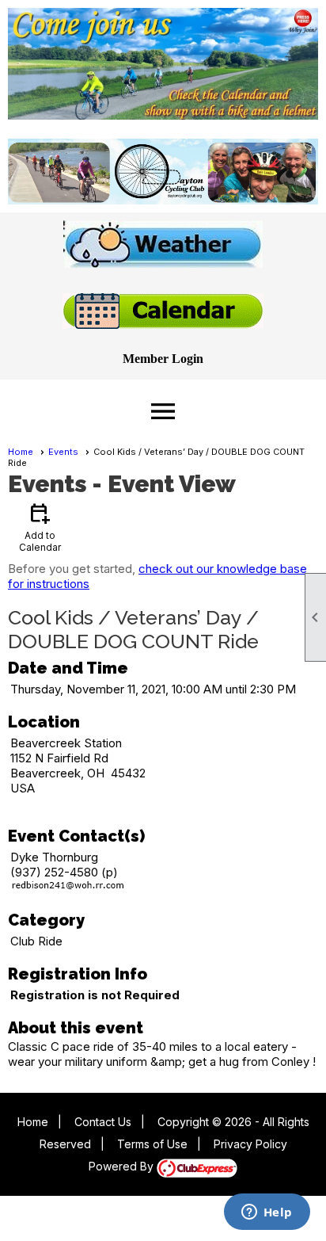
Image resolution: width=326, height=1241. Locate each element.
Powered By (123, 1166)
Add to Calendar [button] (40, 526)
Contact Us (102, 1121)
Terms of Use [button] (152, 1144)
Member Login (163, 358)
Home (20, 451)
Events (63, 451)
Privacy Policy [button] (250, 1144)
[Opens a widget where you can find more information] (266, 1213)
